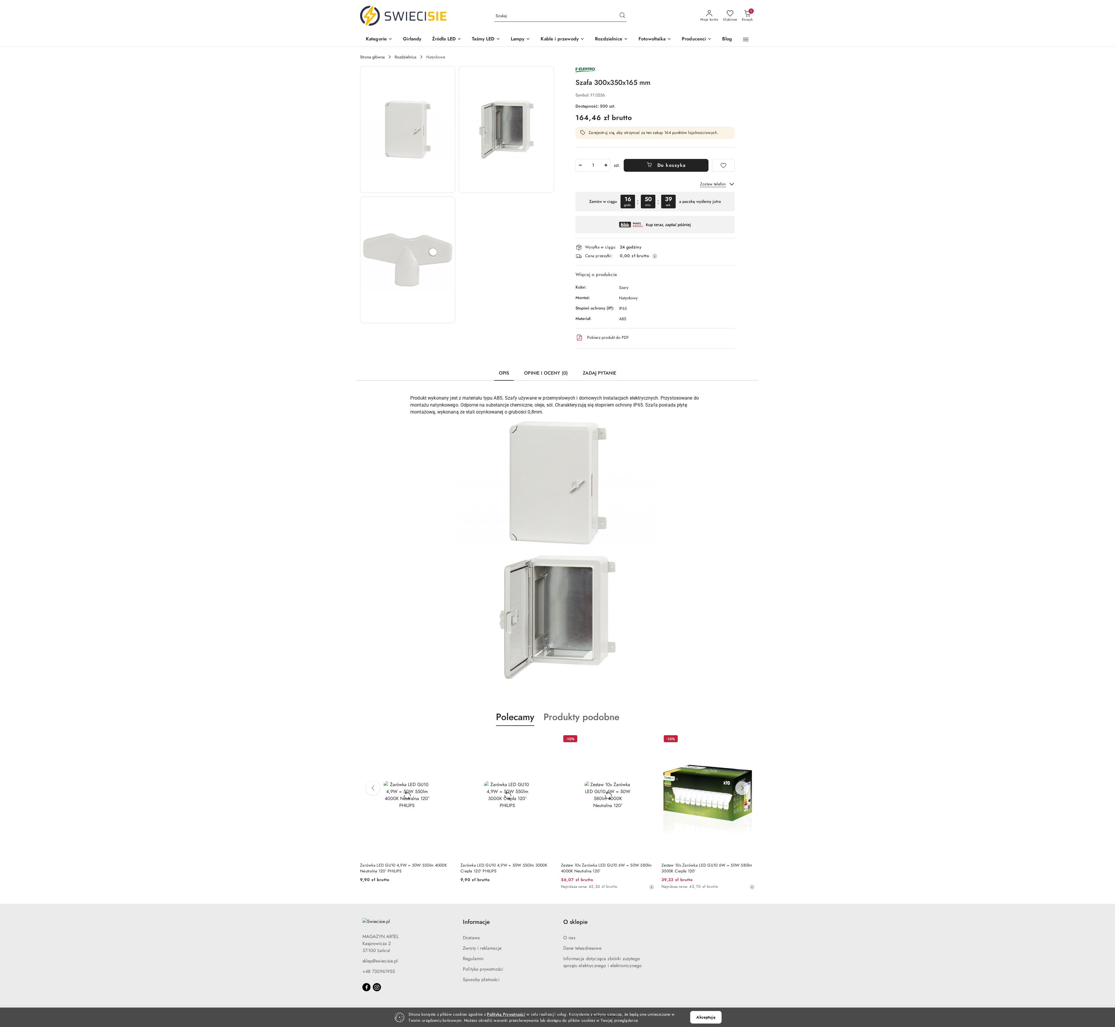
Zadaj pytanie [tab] (599, 373)
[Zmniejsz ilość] (580, 165)
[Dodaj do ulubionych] (723, 165)
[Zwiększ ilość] (605, 165)
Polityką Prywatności (506, 1014)
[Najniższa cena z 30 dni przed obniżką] (551, 887)
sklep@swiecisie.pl (380, 961)
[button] (379, 39)
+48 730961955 (378, 971)
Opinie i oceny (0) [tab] (546, 373)
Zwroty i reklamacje (482, 948)
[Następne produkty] (742, 788)
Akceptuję (705, 1017)
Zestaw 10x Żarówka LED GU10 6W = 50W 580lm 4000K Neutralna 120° (506, 868)
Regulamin (473, 958)
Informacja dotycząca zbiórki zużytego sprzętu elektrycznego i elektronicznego (602, 962)
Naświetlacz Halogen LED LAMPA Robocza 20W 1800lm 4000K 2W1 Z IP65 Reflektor (705, 868)
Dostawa (471, 937)
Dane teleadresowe (582, 948)
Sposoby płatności (481, 979)
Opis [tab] (504, 373)
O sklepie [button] (575, 922)
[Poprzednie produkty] (373, 788)
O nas (569, 937)
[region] (655, 201)
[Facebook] (366, 987)
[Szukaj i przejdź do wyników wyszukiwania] (622, 16)
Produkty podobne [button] (581, 717)
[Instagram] (377, 987)
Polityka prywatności (483, 969)
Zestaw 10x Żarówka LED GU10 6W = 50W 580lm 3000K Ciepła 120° (606, 868)
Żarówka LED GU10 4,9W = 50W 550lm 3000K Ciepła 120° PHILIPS (403, 868)
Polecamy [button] (515, 717)
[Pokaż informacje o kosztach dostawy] (655, 256)
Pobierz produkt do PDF (608, 337)
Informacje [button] (476, 922)
